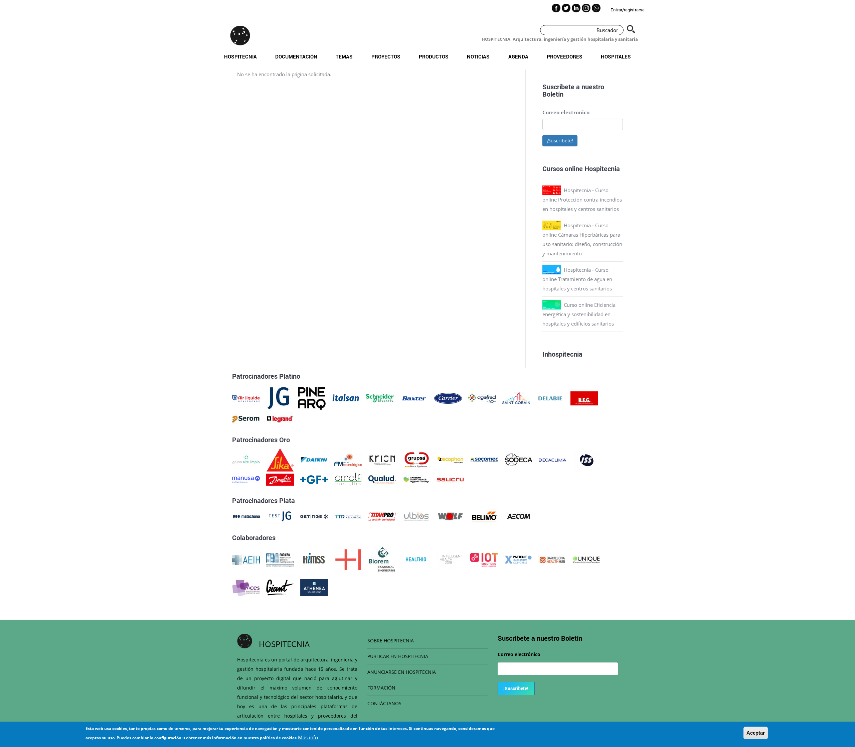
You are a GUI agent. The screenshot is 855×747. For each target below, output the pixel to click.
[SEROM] (246, 418)
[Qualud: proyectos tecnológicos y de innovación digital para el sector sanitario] (382, 479)
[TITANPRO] (382, 515)
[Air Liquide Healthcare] (246, 397)
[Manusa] (246, 479)
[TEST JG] (280, 515)
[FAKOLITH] (416, 479)
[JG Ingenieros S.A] (279, 397)
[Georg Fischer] (314, 479)
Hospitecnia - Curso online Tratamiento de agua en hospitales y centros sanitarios (577, 279)
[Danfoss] (280, 479)
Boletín (552, 94)
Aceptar (755, 733)
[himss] (314, 559)
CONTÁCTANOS (384, 703)
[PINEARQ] (312, 397)
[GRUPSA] (416, 459)
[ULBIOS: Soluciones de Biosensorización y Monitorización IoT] (416, 515)
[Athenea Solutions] (314, 587)
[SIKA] (280, 459)
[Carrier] (448, 397)
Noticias (478, 56)
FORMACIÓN (381, 687)
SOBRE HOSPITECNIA (390, 640)
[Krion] (382, 459)
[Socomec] (484, 459)
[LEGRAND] (280, 418)
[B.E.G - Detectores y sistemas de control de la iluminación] (584, 397)
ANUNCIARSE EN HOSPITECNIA (401, 672)
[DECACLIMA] (552, 459)
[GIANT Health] (280, 587)
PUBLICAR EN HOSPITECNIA (397, 656)
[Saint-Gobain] (516, 397)
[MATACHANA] (246, 515)
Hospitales (616, 56)
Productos (434, 56)
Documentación (296, 56)
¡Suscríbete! (560, 140)
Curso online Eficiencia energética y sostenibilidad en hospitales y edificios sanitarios (579, 314)
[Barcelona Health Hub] (552, 559)
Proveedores (564, 56)
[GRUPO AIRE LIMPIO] (246, 459)
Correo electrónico (565, 112)
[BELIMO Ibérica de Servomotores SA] (484, 515)
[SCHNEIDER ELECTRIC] (380, 397)
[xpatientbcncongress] (518, 559)
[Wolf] (450, 515)
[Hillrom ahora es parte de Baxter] (414, 397)
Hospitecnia (240, 56)
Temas (344, 56)
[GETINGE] (314, 515)
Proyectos (385, 56)
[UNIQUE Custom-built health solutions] (586, 559)
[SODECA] (518, 459)
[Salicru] (450, 479)
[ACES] (246, 587)
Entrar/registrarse (628, 10)
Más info (308, 737)
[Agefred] (482, 397)
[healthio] (416, 559)
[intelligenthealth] (450, 559)
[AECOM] (518, 515)
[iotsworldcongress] (484, 559)
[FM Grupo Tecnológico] (348, 459)
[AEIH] (246, 559)
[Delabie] (550, 397)
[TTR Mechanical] (348, 515)
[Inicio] (240, 35)
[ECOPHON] (450, 459)
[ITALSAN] (346, 397)
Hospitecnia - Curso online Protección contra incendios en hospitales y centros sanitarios (582, 199)
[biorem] (382, 559)
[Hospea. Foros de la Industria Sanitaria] (348, 559)
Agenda (518, 56)
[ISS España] (587, 459)
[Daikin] (314, 459)
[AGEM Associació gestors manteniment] (280, 559)
